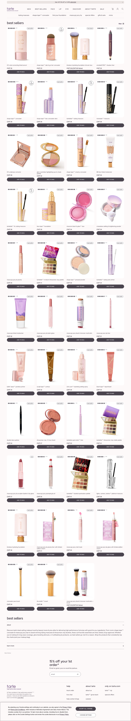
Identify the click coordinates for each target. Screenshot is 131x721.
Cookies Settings (85, 715)
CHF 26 (69, 122)
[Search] (123, 9)
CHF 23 (39, 68)
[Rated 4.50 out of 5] (41, 81)
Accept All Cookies (85, 708)
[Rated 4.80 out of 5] (11, 81)
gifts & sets (101, 15)
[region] (65, 711)
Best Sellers (8, 653)
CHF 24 (99, 68)
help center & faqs (73, 699)
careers (88, 699)
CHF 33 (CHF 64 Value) (75, 605)
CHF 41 (39, 283)
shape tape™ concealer (41, 15)
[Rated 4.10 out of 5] (101, 456)
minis (111, 15)
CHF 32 (39, 176)
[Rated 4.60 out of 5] (11, 28)
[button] (53, 9)
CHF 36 (39, 604)
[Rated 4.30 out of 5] (71, 403)
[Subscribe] (77, 674)
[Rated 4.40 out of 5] (41, 28)
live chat (69, 694)
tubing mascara (23, 15)
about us (89, 690)
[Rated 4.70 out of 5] (101, 81)
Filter (120, 24)
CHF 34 (69, 229)
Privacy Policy (67, 707)
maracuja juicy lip (76, 15)
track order (70, 690)
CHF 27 (39, 443)
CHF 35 (9, 68)
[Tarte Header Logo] (12, 9)
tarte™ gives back (92, 694)
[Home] (14, 687)
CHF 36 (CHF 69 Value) (75, 68)
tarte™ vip (108, 690)
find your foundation (59, 15)
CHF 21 (99, 336)
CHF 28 (9, 122)
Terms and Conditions (18, 709)
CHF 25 (9, 283)
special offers (89, 15)
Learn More (20, 697)
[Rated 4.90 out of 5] (71, 296)
